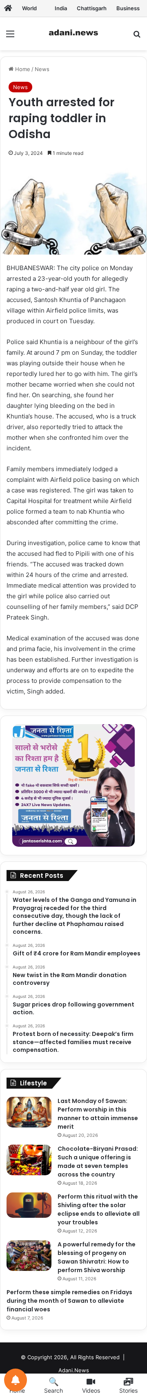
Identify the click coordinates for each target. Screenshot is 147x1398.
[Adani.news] (8, 8)
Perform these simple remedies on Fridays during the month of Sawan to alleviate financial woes (69, 1300)
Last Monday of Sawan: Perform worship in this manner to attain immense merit (98, 1114)
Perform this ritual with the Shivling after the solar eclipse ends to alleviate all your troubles (99, 1209)
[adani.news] (73, 34)
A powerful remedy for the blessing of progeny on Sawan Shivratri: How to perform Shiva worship (97, 1257)
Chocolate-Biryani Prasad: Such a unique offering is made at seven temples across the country (98, 1162)
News (42, 69)
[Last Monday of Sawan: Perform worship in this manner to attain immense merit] (29, 1112)
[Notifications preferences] (15, 1380)
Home (21, 69)
